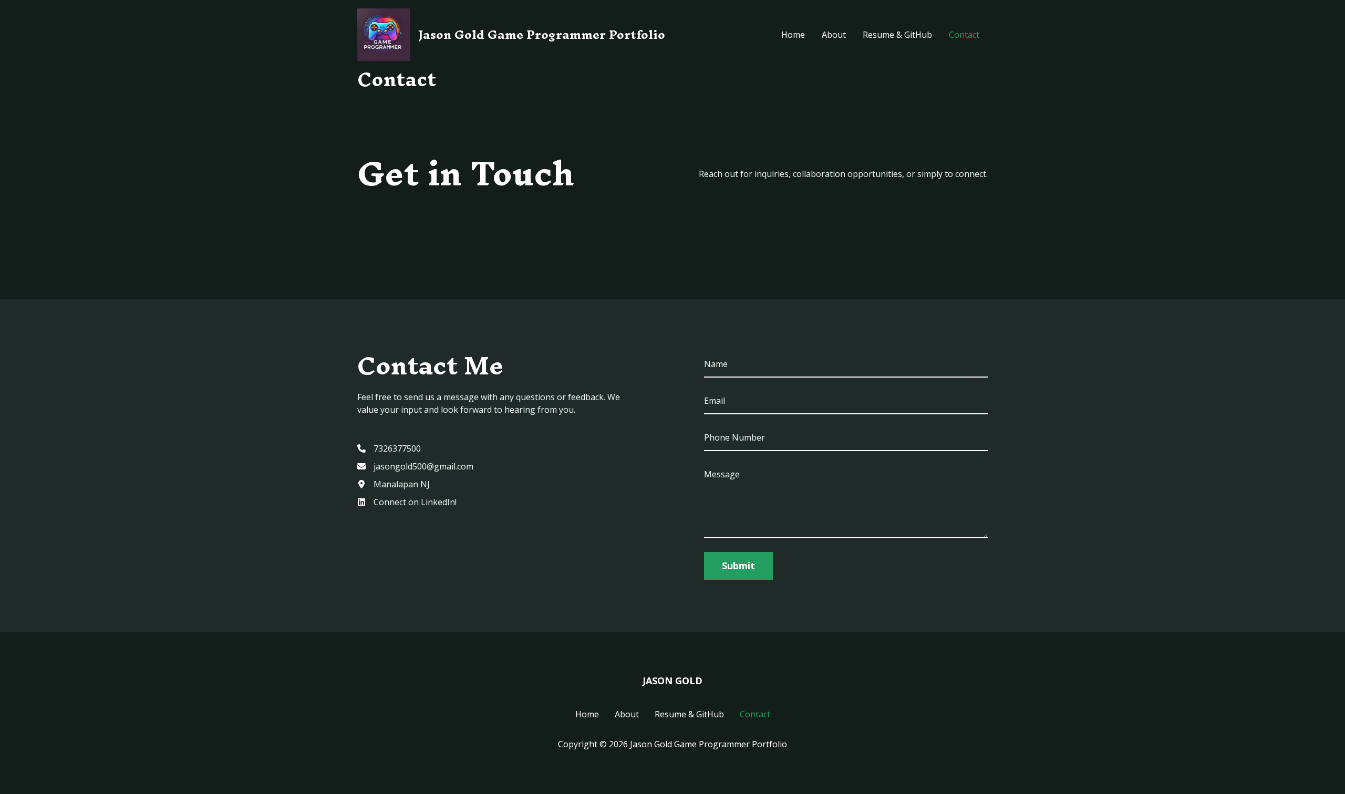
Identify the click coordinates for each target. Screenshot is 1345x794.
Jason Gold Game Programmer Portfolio (541, 34)
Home (793, 34)
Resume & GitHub (897, 34)
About (834, 34)
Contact (964, 34)
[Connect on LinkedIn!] (407, 502)
